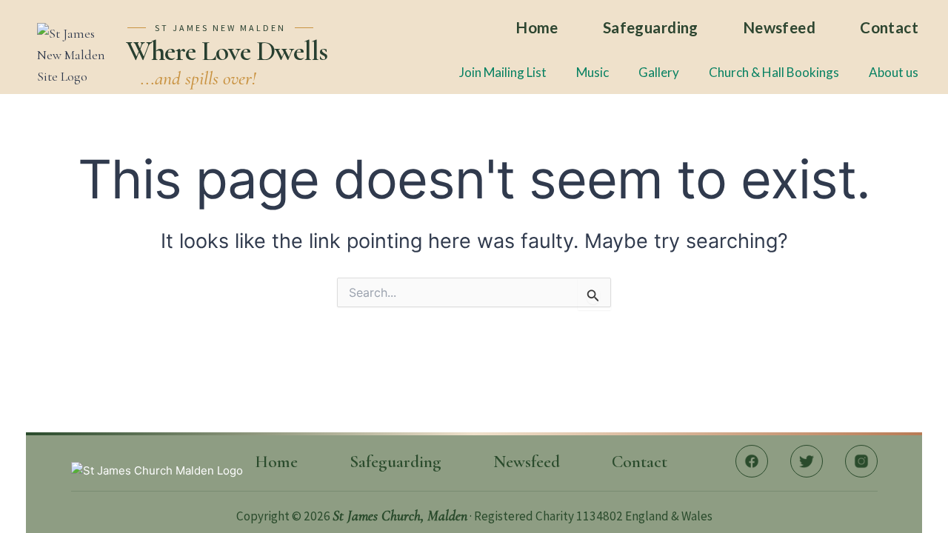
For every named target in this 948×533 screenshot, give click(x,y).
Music (592, 72)
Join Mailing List (503, 72)
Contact (889, 27)
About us (893, 72)
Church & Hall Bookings (774, 72)
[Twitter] (806, 461)
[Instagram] (861, 461)
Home (536, 27)
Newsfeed (779, 27)
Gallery (658, 72)
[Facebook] (751, 461)
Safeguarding (650, 27)
